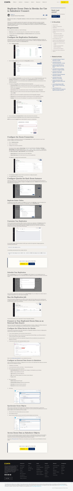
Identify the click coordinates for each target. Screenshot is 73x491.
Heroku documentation (16, 358)
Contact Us (46, 476)
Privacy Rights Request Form (36, 486)
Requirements (55, 24)
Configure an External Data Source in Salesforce (58, 46)
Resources (54, 470)
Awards (46, 470)
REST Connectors (23, 473)
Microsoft (62, 470)
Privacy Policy (62, 485)
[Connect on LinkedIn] (46, 15)
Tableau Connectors (23, 478)
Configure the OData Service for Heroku (59, 43)
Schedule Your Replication (58, 36)
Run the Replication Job (57, 38)
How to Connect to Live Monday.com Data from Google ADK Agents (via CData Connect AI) (59, 89)
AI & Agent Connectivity (38, 469)
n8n (62, 471)
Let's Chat (63, 2)
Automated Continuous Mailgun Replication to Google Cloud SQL (58, 69)
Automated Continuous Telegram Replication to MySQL (59, 60)
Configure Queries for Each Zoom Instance (59, 31)
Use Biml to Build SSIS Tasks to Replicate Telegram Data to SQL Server (58, 66)
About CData (47, 465)
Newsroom (46, 468)
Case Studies (55, 467)
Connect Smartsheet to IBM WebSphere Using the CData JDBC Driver (59, 81)
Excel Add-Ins (22, 475)
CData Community (56, 465)
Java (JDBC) (22, 467)
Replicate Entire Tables (58, 33)
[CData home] (8, 2)
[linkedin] (5, 474)
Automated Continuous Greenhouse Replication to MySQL (59, 63)
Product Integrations (39, 467)
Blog (53, 468)
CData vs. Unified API (39, 474)
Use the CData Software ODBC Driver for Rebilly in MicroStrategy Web (59, 85)
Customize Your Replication (59, 35)
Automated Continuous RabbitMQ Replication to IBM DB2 (59, 75)
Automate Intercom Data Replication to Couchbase (57, 78)
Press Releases (47, 467)
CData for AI (44, 2)
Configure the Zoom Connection (58, 29)
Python (21, 470)
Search (58, 2)
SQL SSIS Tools (30, 468)
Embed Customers (39, 471)
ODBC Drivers (22, 465)
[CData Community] (10, 474)
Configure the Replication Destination (57, 27)
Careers (46, 475)
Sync (29, 465)
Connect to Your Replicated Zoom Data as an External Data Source (59, 41)
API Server (21, 471)
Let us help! (31, 263)
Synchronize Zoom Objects (58, 48)
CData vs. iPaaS (39, 472)
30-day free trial (15, 438)
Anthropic (63, 465)
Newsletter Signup (56, 471)
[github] (8, 474)
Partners (46, 473)
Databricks (63, 467)
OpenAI (62, 473)
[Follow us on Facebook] (43, 15)
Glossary (54, 473)
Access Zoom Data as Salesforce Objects (59, 51)
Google (62, 468)
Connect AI (30, 467)
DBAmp (29, 470)
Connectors (38, 465)
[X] (7, 474)
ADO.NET (21, 468)
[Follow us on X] (45, 15)
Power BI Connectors (23, 476)
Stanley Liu (13, 14)
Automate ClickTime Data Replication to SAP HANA (57, 72)
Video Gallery (55, 475)
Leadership (46, 471)
